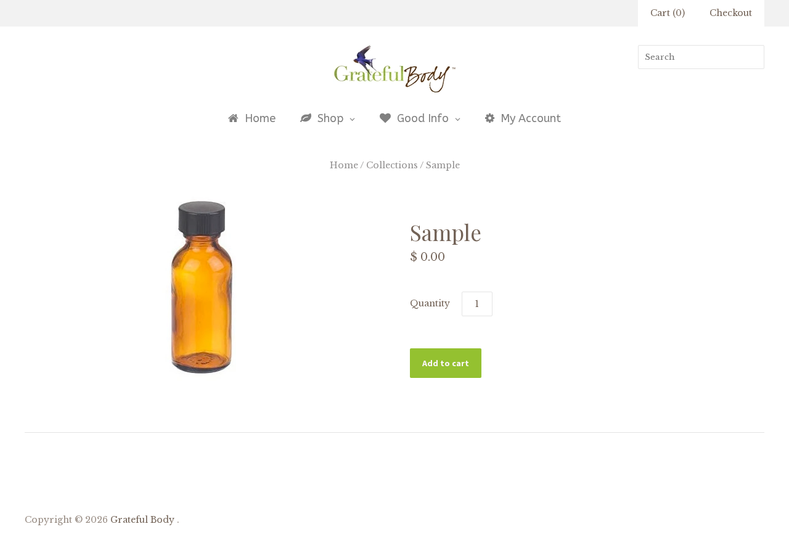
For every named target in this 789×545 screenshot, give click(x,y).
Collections (392, 165)
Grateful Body (142, 519)
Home (344, 165)
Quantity (430, 303)
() (667, 12)
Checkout (730, 12)
